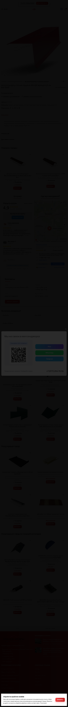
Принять (60, 699)
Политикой (43, 703)
